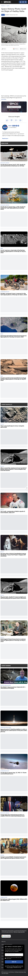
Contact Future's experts (7, 944)
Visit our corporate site (19, 932)
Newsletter (24, 48)
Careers (3, 964)
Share (4, 48)
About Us (3, 941)
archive (4, 99)
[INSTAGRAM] (16, 125)
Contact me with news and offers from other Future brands (13, 958)
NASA (8, 14)
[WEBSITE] (18, 125)
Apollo (8, 5)
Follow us (16, 48)
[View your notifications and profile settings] (23, 2)
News (3, 14)
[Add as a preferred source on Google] (6, 936)
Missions (3, 5)
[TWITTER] (15, 125)
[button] (25, 2)
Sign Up (14, 961)
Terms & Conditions (10, 967)
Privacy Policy (15, 966)
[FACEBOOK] (13, 125)
